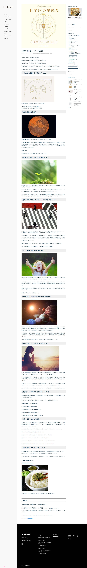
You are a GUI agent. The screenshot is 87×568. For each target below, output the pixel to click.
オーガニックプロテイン (73, 45)
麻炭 (70, 43)
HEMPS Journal (36, 53)
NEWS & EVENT (72, 66)
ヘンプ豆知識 (71, 50)
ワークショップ (72, 52)
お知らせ (70, 33)
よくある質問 (55, 536)
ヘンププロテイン (72, 39)
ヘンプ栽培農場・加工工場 (74, 53)
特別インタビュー (72, 56)
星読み (51, 53)
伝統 (70, 37)
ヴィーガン (71, 62)
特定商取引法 (55, 534)
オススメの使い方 (72, 59)
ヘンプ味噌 (71, 46)
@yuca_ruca (29, 518)
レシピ (47, 53)
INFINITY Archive (73, 68)
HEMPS (28, 565)
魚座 (58, 327)
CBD (70, 48)
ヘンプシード (43, 53)
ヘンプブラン (71, 42)
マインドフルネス (72, 49)
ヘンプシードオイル (72, 41)
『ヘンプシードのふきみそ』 (27, 463)
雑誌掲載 (70, 64)
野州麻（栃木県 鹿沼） (73, 55)
